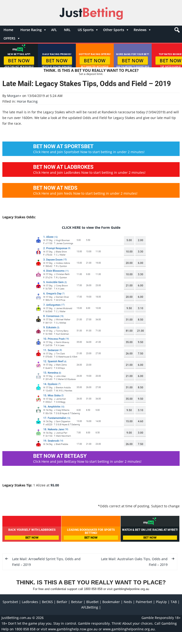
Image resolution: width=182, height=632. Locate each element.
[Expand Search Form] (176, 31)
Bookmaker (111, 602)
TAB (174, 602)
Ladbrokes (30, 602)
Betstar (76, 602)
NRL (67, 29)
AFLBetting (89, 607)
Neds (128, 602)
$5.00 (54, 485)
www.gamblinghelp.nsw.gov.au (73, 629)
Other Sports (113, 29)
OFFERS (9, 38)
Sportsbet (10, 602)
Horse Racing (31, 29)
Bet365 (47, 602)
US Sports (86, 29)
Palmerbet (144, 602)
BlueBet (92, 602)
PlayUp (161, 602)
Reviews (140, 29)
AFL (54, 29)
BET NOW (19, 61)
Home (8, 29)
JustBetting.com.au (16, 617)
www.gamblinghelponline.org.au (129, 629)
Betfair (62, 602)
